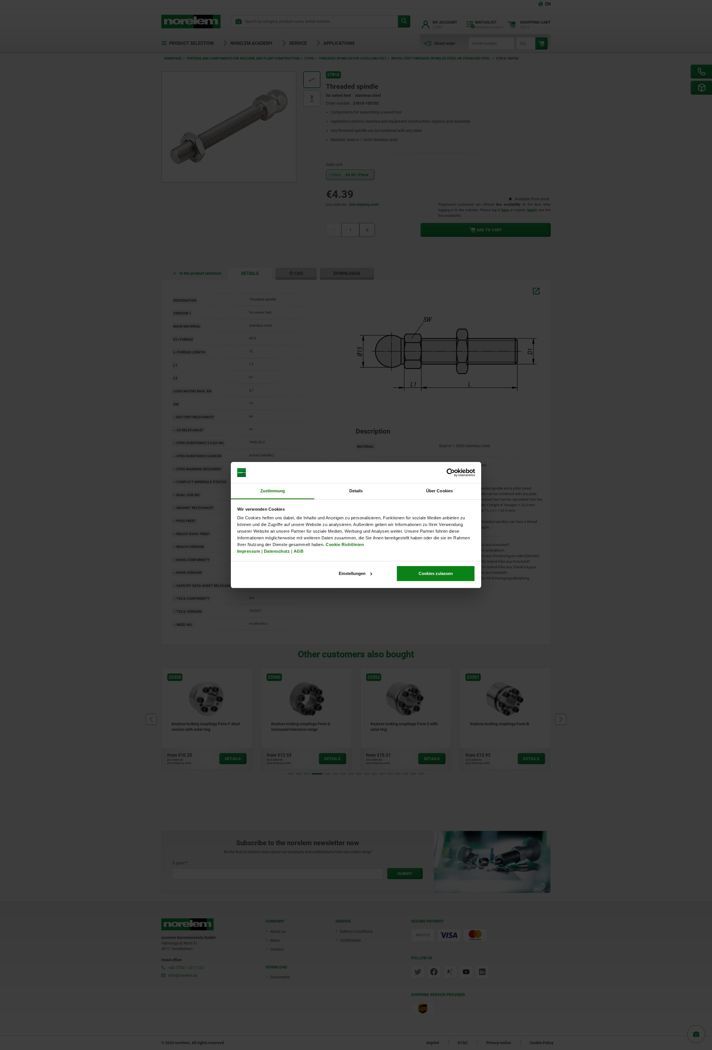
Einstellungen (352, 573)
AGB (299, 551)
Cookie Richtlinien (344, 544)
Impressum (248, 551)
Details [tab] (356, 490)
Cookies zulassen (436, 573)
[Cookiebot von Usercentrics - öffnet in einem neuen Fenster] (450, 472)
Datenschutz (277, 551)
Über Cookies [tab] (439, 490)
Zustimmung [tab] (272, 490)
